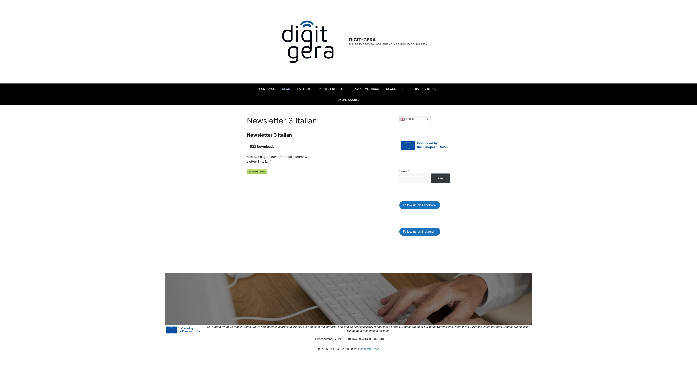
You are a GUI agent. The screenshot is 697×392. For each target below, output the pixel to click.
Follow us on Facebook (419, 205)
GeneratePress (369, 349)
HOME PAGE (267, 89)
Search (404, 171)
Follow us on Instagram (420, 231)
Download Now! (257, 171)
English (410, 118)
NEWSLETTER (395, 89)
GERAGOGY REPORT (424, 89)
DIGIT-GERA (362, 39)
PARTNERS (304, 89)
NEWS (286, 89)
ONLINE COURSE (348, 99)
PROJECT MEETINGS (365, 89)
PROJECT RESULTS (331, 89)
